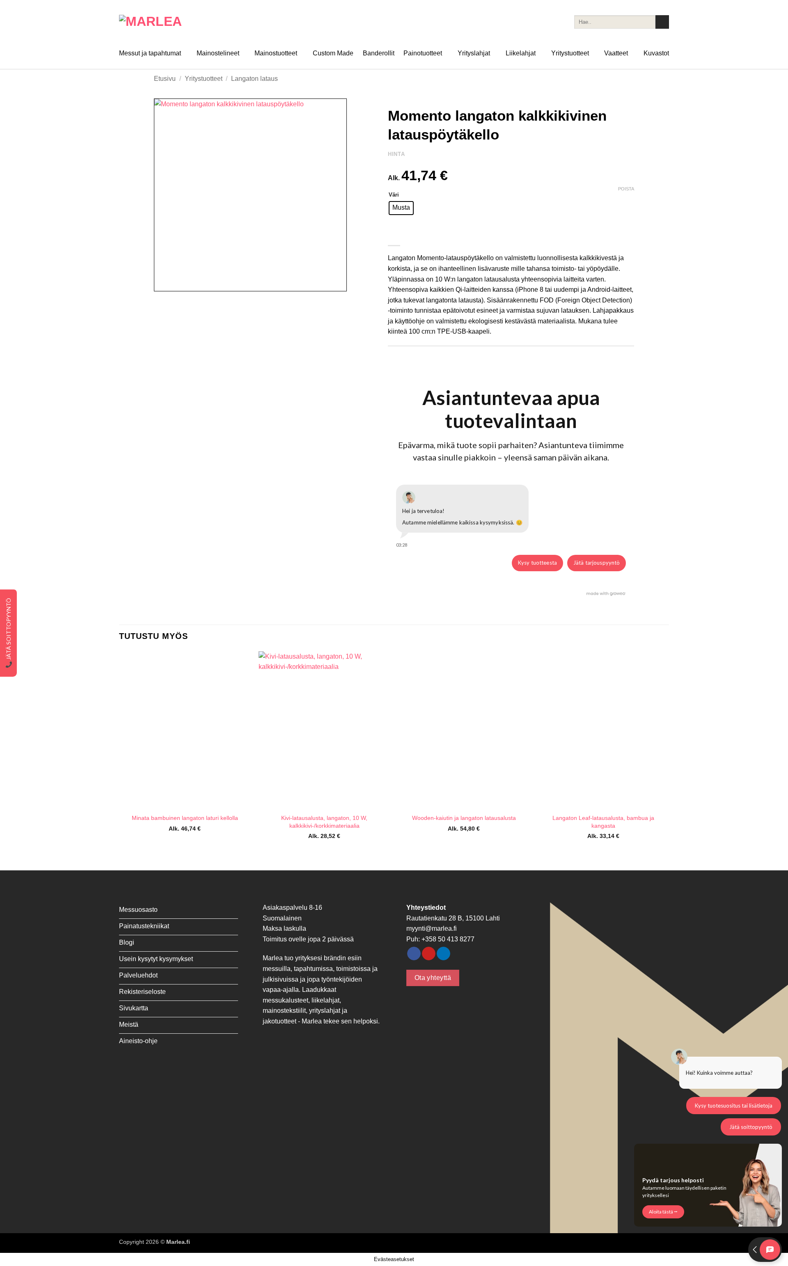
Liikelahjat (521, 53)
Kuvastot (656, 53)
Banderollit (378, 53)
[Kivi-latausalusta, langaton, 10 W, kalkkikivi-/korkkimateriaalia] (324, 730)
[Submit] (662, 22)
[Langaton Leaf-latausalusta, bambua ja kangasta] (603, 730)
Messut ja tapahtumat (150, 53)
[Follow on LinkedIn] (443, 954)
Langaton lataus (254, 78)
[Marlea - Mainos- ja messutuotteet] (160, 22)
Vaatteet (616, 53)
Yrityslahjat (474, 53)
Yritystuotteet (570, 53)
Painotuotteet (422, 53)
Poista (626, 188)
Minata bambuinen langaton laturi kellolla (185, 818)
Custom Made (333, 53)
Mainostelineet (218, 53)
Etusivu (165, 78)
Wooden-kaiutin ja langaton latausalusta (464, 818)
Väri (394, 195)
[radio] (401, 208)
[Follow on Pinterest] (428, 954)
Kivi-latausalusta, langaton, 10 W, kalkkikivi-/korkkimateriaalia (324, 822)
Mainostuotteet (275, 53)
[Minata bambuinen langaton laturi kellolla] (184, 730)
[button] (165, 281)
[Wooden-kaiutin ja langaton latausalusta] (463, 730)
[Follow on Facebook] (414, 954)
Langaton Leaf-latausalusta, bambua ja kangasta (603, 822)
